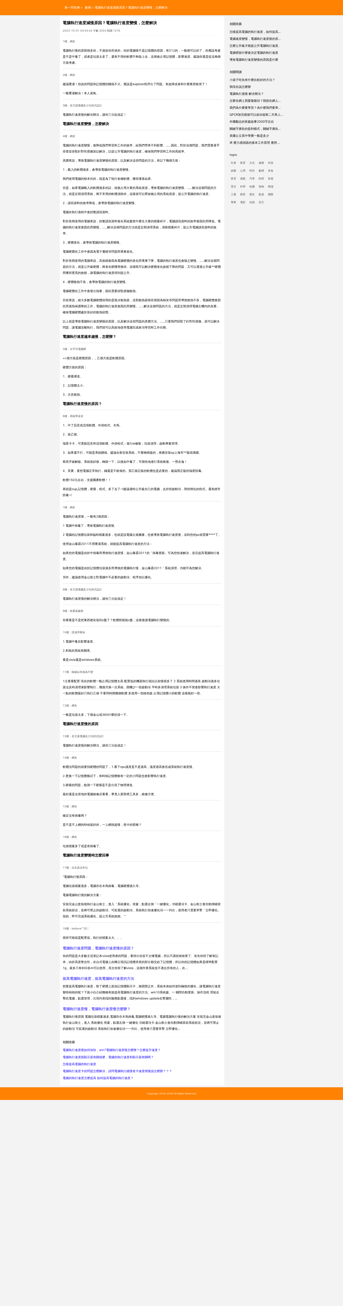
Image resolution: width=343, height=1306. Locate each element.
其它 (261, 202)
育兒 (233, 186)
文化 (252, 162)
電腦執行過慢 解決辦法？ (247, 94)
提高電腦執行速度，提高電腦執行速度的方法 (98, 978)
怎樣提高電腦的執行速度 (79, 1064)
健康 (261, 162)
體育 (242, 194)
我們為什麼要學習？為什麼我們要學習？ (257, 107)
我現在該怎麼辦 (240, 87)
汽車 (252, 178)
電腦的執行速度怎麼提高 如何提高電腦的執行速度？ (98, 1078)
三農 (233, 194)
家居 (233, 178)
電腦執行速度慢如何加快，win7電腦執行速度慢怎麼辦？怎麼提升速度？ (112, 1050)
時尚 (252, 170)
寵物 (261, 186)
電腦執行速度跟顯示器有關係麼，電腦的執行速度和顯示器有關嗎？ (108, 1057)
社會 (233, 162)
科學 (242, 186)
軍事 (233, 202)
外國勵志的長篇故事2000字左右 (252, 121)
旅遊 (270, 178)
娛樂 (233, 170)
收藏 (252, 186)
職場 (270, 186)
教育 (242, 162)
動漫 (261, 194)
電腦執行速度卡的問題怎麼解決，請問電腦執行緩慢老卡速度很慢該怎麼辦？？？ (117, 1071)
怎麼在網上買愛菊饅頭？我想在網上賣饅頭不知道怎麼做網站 (271, 100)
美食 (270, 170)
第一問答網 (72, 7)
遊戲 (242, 178)
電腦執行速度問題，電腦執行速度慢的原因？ (98, 948)
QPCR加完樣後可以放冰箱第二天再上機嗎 (258, 114)
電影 (242, 202)
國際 (270, 194)
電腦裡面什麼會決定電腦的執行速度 (254, 52)
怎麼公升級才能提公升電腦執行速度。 (255, 45)
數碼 (88, 7)
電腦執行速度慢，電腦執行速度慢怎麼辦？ (97, 1009)
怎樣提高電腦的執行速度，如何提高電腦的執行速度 (264, 32)
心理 (242, 170)
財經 (261, 178)
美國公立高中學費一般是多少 (249, 135)
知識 (252, 202)
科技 (270, 162)
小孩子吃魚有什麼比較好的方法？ (252, 80)
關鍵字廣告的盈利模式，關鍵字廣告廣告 (257, 129)
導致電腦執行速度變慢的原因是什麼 (254, 59)
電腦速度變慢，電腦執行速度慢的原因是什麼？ (261, 39)
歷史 (252, 194)
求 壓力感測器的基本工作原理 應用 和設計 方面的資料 (266, 142)
